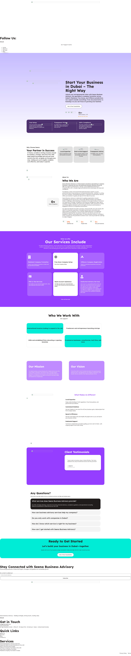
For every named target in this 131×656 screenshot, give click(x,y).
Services (5, 50)
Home (4, 47)
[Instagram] (3, 41)
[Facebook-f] (0, 41)
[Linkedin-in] (1, 41)
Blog (4, 51)
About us (5, 49)
